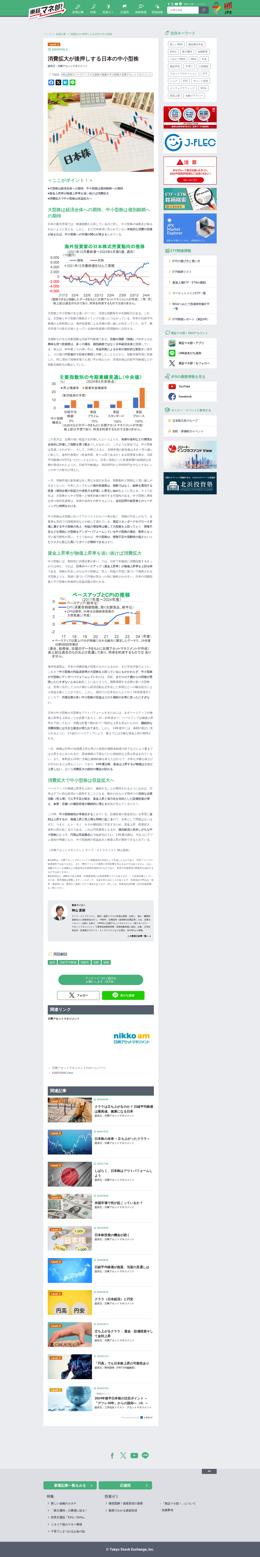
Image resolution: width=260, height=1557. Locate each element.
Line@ (180, 4)
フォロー (82, 995)
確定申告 (175, 66)
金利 (52, 962)
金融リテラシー (194, 95)
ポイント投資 (200, 80)
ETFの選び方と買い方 (186, 261)
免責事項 (167, 1510)
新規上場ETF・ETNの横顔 (189, 282)
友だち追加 (127, 995)
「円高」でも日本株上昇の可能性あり (122, 1363)
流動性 (85, 962)
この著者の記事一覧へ (138, 936)
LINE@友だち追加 (190, 353)
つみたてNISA (177, 59)
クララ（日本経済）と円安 (114, 1299)
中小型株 (114, 74)
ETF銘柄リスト (182, 271)
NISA (193, 59)
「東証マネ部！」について (193, 4)
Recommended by (131, 1417)
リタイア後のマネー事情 (66, 1524)
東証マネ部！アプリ (191, 343)
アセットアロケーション (183, 73)
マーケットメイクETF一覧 (189, 293)
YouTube (176, 4)
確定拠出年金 (195, 44)
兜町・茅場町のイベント (188, 431)
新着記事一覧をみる (70, 1485)
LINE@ (146, 1456)
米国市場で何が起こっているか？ (119, 1203)
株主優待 (187, 51)
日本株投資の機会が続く (112, 1235)
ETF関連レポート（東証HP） (191, 319)
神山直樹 (67, 74)
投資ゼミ (108, 12)
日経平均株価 (67, 962)
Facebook (169, 4)
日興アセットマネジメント (136, 74)
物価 (104, 74)
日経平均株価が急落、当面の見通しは (122, 1267)
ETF (205, 73)
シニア (173, 80)
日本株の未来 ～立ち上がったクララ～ (122, 1138)
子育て (189, 66)
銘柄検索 (141, 12)
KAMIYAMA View (62, 1073)
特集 (93, 12)
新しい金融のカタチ (63, 1503)
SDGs (203, 88)
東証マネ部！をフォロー (194, 363)
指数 (96, 962)
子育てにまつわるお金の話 (68, 1531)
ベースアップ (82, 74)
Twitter (172, 4)
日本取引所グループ (185, 420)
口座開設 (204, 66)
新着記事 (78, 12)
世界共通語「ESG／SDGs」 (68, 1517)
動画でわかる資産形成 (123, 1510)
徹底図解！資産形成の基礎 (126, 1503)
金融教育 (203, 51)
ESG (185, 80)
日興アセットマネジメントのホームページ (79, 1068)
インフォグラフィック (182, 88)
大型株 (95, 74)
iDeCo (173, 51)
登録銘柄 (157, 12)
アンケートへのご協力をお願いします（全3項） (100, 979)
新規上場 (175, 95)
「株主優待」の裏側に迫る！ (69, 1510)
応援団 (124, 12)
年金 (204, 59)
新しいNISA (176, 44)
